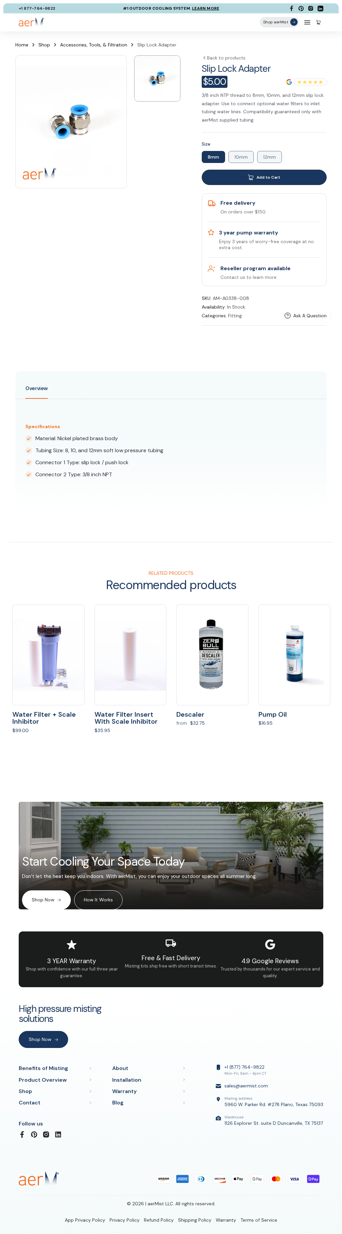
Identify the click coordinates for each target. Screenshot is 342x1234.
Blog (118, 1102)
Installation (126, 1080)
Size (206, 144)
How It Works (98, 900)
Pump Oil (273, 714)
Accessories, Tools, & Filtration (93, 44)
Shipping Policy (194, 1220)
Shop (44, 44)
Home (21, 44)
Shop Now (43, 900)
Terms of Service (258, 1220)
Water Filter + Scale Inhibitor (44, 718)
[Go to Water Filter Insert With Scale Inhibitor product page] (130, 655)
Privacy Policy (125, 1220)
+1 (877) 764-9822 (245, 1070)
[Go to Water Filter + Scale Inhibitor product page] (48, 655)
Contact (29, 1102)
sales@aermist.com (246, 1086)
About (120, 1068)
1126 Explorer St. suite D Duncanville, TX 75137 (273, 1120)
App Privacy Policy (85, 1220)
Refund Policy (159, 1220)
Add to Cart (268, 177)
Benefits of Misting (43, 1068)
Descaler (190, 714)
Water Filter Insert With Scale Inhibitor (126, 718)
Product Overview (43, 1080)
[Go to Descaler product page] (212, 655)
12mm (269, 157)
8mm (213, 157)
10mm (241, 157)
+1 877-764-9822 (37, 8)
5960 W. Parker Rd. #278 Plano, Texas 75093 (273, 1101)
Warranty (124, 1091)
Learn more (205, 8)
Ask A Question (310, 316)
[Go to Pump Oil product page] (294, 655)
